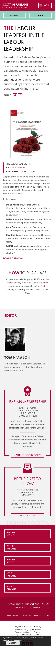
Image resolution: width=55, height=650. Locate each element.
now (13, 258)
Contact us (26, 616)
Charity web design (21, 629)
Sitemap (38, 635)
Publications (32, 604)
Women (11, 534)
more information (16, 640)
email (45, 282)
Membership (34, 607)
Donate (14, 15)
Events (45, 604)
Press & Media (12, 616)
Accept (12, 643)
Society (11, 561)
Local (11, 588)
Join (40, 15)
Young (11, 547)
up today (27, 515)
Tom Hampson (17, 167)
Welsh (11, 574)
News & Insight (14, 604)
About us (20, 607)
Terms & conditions (22, 632)
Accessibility (26, 635)
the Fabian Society (27, 455)
